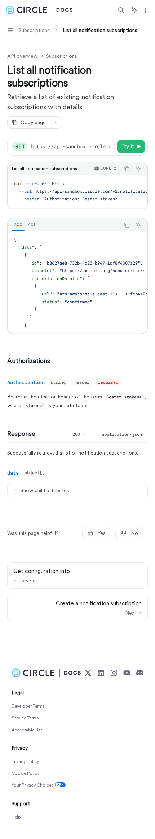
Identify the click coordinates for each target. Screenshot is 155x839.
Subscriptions (61, 56)
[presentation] (72, 146)
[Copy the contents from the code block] (127, 168)
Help (16, 817)
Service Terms (25, 718)
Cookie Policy (25, 773)
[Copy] (107, 146)
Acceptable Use (27, 729)
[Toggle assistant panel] (134, 10)
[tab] (18, 224)
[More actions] (145, 10)
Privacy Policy (25, 761)
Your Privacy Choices (32, 785)
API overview (22, 56)
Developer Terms (28, 706)
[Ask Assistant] (138, 168)
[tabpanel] (77, 282)
